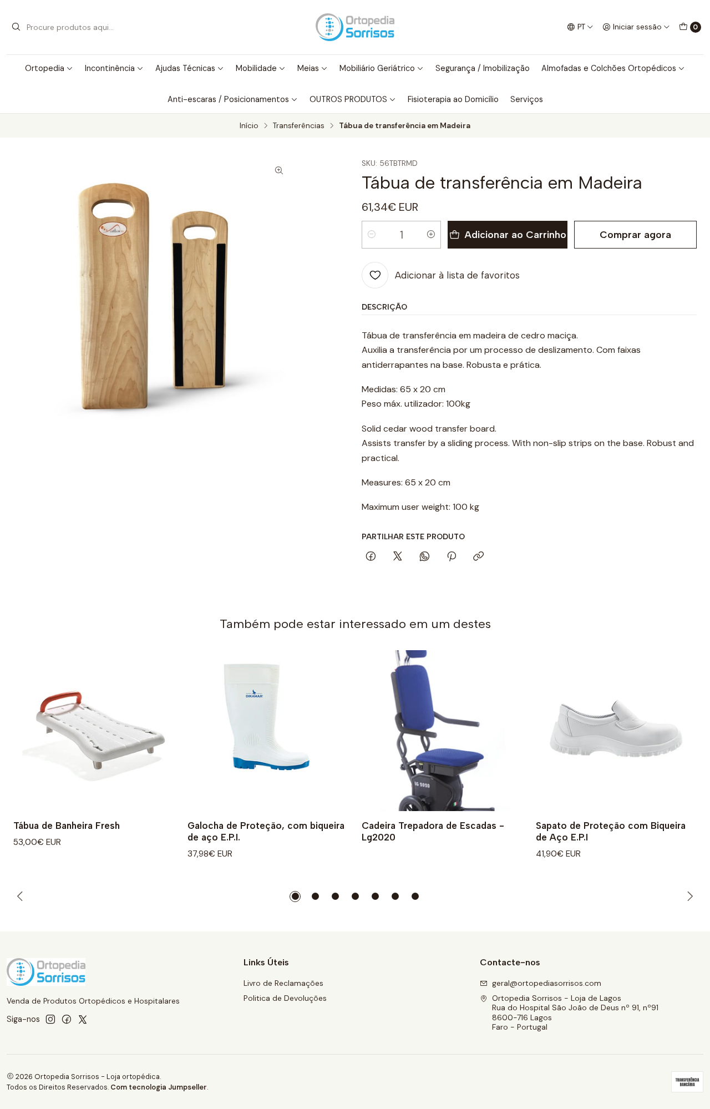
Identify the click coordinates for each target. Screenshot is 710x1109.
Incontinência (110, 68)
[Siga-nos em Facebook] (66, 1019)
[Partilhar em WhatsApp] (424, 557)
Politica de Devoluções (285, 998)
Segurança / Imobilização (482, 68)
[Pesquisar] (16, 27)
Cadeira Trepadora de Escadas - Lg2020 (433, 831)
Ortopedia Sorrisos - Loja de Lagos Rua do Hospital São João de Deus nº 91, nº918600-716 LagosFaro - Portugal (575, 1012)
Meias (308, 68)
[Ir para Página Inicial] (355, 27)
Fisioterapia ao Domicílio (453, 99)
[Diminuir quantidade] (371, 234)
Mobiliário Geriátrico (377, 68)
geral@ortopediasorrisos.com (546, 983)
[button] (295, 896)
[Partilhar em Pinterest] (451, 557)
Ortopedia (44, 68)
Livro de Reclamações (283, 983)
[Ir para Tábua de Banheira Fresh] (93, 730)
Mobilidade (256, 68)
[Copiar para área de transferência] (478, 557)
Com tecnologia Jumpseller (158, 1087)
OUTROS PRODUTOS (348, 99)
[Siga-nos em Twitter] (82, 1019)
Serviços (526, 99)
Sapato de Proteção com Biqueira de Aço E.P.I (611, 831)
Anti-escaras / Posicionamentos (228, 99)
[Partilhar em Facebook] (371, 557)
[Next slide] (688, 896)
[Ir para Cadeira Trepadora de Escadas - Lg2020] (442, 730)
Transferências (298, 126)
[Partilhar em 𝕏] (397, 557)
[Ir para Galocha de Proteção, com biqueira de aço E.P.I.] (267, 730)
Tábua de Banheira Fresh (66, 825)
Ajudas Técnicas (185, 68)
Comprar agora (635, 234)
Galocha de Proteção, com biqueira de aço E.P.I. (265, 831)
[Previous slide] (21, 896)
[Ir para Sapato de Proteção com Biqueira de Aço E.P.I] (616, 730)
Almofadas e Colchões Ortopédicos (608, 68)
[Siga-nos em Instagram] (50, 1019)
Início (249, 126)
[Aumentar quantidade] (431, 234)
